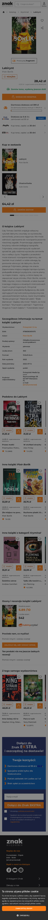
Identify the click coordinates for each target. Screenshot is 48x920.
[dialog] (24, 903)
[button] (24, 915)
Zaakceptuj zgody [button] (24, 908)
